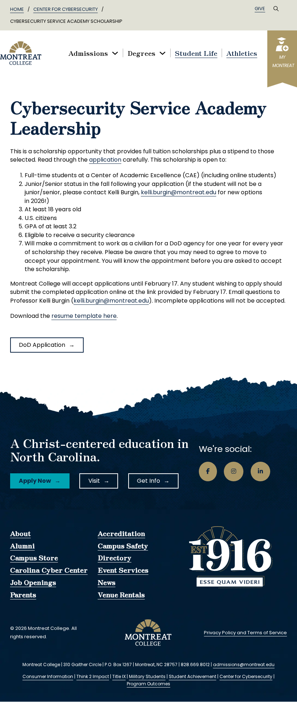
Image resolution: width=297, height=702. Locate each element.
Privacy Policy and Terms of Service (245, 632)
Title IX (119, 676)
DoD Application (42, 345)
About (20, 533)
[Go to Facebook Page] (208, 471)
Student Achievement (192, 676)
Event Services (123, 570)
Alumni (22, 546)
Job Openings (33, 582)
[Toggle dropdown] (115, 53)
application (105, 159)
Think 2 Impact (92, 676)
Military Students (147, 676)
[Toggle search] (276, 8)
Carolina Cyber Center (49, 570)
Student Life (196, 53)
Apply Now (35, 481)
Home (17, 9)
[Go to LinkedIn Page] (260, 471)
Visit (94, 481)
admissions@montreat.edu (244, 664)
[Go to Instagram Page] (233, 471)
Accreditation (121, 533)
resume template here (84, 316)
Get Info (148, 481)
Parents (23, 594)
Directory (114, 557)
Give (260, 8)
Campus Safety (123, 546)
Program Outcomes (148, 684)
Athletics (241, 53)
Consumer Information (47, 676)
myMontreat (282, 61)
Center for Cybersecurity (65, 9)
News (107, 582)
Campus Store (34, 557)
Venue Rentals (121, 594)
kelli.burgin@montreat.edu (178, 192)
